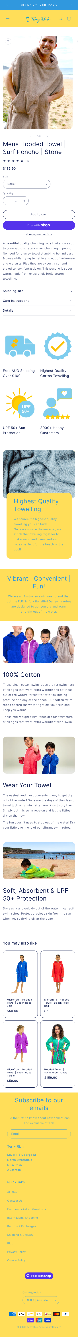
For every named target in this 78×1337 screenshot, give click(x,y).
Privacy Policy (16, 1252)
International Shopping (22, 1217)
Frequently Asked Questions (26, 1209)
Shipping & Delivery (20, 1234)
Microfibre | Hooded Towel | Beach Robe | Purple (20, 1072)
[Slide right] (47, 136)
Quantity (8, 193)
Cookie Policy (16, 1260)
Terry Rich (32, 1327)
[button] (7, 18)
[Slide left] (31, 136)
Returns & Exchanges (21, 1226)
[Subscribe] (66, 1133)
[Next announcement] (71, 5)
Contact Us (14, 1200)
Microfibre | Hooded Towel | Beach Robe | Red (57, 1002)
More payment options (39, 234)
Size (5, 176)
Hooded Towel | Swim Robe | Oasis (55, 1071)
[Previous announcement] (7, 5)
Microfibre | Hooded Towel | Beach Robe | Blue (20, 1002)
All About (13, 1192)
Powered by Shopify (50, 1327)
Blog (10, 1243)
